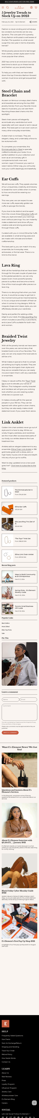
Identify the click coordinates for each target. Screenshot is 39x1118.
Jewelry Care (6, 1092)
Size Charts (6, 1039)
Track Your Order (8, 1051)
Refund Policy (7, 1054)
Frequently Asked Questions (12, 1036)
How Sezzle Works (9, 1058)
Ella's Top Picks (7, 630)
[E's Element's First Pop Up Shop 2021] (19, 921)
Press (4, 1080)
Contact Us (6, 1062)
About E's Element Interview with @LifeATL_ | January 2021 (17, 841)
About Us (5, 1073)
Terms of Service (12, 724)
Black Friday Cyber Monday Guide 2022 (17, 892)
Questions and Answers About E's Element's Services (16, 791)
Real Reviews (7, 1077)
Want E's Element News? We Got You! (19, 748)
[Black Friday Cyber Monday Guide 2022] (19, 870)
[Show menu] (3, 7)
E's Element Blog (8, 1099)
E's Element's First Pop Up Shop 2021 (18, 941)
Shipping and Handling (10, 1047)
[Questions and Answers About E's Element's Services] (19, 770)
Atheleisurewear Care (10, 1095)
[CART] (36, 7)
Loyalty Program (8, 1084)
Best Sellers (6, 623)
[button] (7, 7)
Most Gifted (5, 626)
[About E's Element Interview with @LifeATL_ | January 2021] (19, 820)
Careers (4, 1103)
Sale (3, 633)
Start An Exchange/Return (12, 1043)
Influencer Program (9, 1088)
